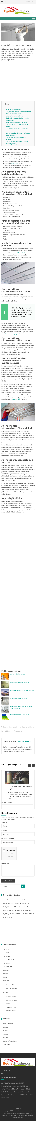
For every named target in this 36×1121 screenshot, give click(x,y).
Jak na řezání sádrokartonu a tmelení (17, 141)
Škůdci (5, 977)
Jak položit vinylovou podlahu (18, 698)
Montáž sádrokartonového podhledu (17, 122)
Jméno (4, 822)
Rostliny (5, 992)
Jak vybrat (6, 949)
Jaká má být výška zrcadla (17, 674)
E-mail (4, 830)
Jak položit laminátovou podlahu (19, 682)
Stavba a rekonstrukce (10, 1041)
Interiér (5, 1030)
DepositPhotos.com (18, 1117)
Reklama (18, 1108)
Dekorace (6, 980)
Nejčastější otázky (11, 144)
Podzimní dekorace (11, 985)
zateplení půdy (16, 399)
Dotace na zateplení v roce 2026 (19, 714)
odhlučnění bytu (21, 253)
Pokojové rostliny (11, 997)
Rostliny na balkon (11, 1000)
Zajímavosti (6, 1044)
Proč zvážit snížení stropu (13, 109)
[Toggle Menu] (33, 18)
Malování (6, 970)
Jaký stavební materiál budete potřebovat (18, 111)
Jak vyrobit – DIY (8, 960)
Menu (28, 2)
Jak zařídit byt (7, 966)
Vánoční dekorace (11, 988)
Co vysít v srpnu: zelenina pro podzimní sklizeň (17, 907)
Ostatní (5, 1034)
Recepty (5, 973)
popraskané (14, 163)
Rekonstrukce (18, 731)
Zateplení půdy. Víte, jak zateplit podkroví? (22, 690)
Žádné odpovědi (26, 727)
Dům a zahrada (13, 727)
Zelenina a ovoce (11, 1007)
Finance (5, 1027)
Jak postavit (6, 963)
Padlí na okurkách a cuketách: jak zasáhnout (17, 910)
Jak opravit (6, 956)
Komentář (5, 863)
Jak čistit (6, 953)
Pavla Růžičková (5, 731)
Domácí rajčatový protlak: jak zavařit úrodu (16, 903)
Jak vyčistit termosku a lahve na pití (14, 900)
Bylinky (8, 1003)
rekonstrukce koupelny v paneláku (11, 334)
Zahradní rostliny (11, 1010)
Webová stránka (7, 839)
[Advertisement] (18, 80)
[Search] (23, 886)
